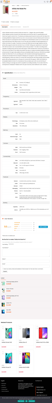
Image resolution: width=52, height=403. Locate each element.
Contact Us (4, 387)
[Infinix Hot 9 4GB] (26, 358)
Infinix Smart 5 (6, 367)
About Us (3, 385)
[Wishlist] (47, 2)
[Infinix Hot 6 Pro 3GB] (43, 333)
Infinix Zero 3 (23, 342)
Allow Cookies (21, 401)
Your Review (5, 247)
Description (5, 27)
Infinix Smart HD (7, 342)
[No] (50, 399)
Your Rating (5, 244)
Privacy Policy (4, 389)
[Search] (44, 1)
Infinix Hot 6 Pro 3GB (42, 342)
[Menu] (1, 1)
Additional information (15, 27)
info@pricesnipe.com (40, 389)
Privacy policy (31, 401)
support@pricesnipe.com (41, 395)
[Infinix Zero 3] (26, 333)
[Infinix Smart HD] (9, 333)
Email (3, 264)
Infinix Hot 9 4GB (24, 367)
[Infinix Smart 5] (9, 358)
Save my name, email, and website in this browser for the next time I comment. (23, 269)
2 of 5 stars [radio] (10, 244)
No (26, 401)
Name (4, 259)
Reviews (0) (26, 27)
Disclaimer (4, 383)
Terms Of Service (5, 391)
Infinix (18, 5)
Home (13, 5)
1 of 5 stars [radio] (9, 244)
